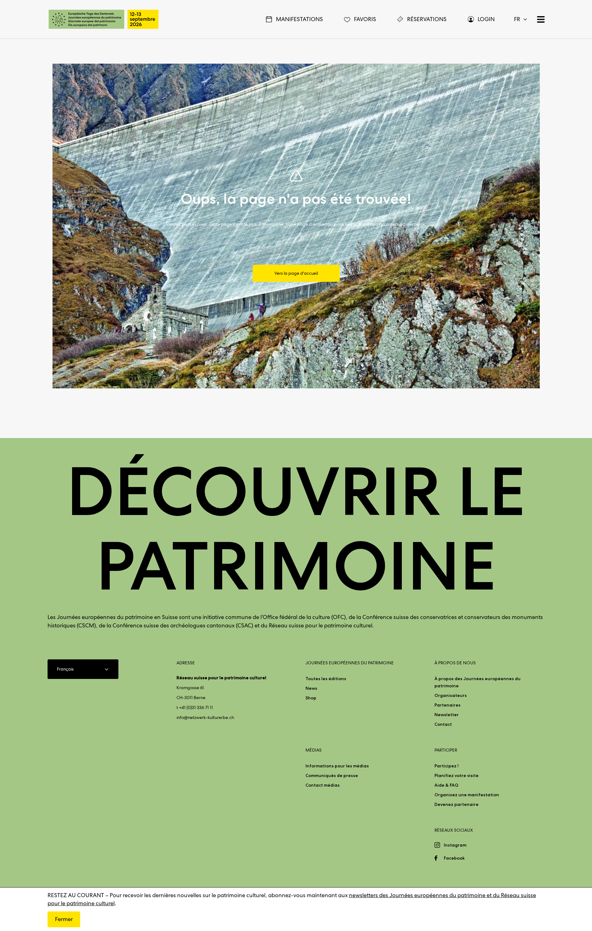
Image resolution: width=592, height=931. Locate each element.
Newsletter (446, 714)
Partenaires (447, 705)
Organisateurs (450, 695)
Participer (445, 750)
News (311, 688)
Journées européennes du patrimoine (349, 663)
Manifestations (299, 19)
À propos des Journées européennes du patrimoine (477, 682)
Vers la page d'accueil (296, 273)
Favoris (365, 19)
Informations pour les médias (337, 766)
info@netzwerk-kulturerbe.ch (205, 717)
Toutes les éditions (325, 678)
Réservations (427, 19)
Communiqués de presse (331, 775)
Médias (313, 750)
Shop (310, 698)
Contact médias (322, 785)
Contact (443, 724)
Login (486, 19)
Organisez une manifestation (466, 795)
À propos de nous (455, 663)
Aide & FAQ (446, 785)
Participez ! (446, 766)
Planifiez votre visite (456, 775)
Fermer (64, 919)
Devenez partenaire (456, 804)
